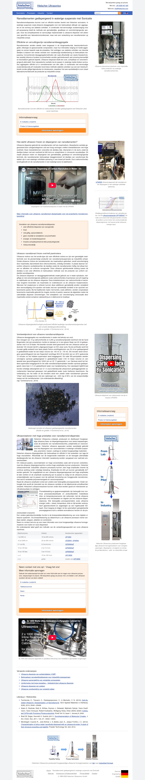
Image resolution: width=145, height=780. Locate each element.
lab (93, 763)
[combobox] (106, 13)
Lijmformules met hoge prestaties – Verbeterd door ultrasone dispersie (47, 683)
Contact (50, 13)
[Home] (25, 5)
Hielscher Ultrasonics (49, 5)
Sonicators (20, 13)
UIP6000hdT (69, 551)
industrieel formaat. (106, 763)
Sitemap (51, 773)
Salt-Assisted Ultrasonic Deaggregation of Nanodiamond (54, 701)
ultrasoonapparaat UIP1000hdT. (114, 215)
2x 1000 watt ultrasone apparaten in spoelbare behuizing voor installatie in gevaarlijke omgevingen (52, 658)
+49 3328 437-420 (122, 5)
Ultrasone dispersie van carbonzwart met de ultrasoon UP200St (111, 396)
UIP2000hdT (69, 544)
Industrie (41, 13)
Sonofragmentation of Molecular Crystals (70, 716)
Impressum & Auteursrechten (66, 773)
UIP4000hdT (69, 548)
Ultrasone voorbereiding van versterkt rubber (37, 689)
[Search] (119, 13)
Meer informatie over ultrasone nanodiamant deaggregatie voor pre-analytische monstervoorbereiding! (52, 215)
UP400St (99, 182)
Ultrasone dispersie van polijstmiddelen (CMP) (38, 674)
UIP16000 (68, 555)
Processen (31, 13)
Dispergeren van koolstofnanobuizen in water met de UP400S (52, 206)
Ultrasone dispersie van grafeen (33, 686)
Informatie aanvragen (52, 130)
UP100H (68, 537)
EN (124, 13)
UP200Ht (68, 540)
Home (48, 770)
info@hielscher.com (121, 8)
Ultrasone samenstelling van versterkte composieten (40, 680)
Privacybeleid (84, 773)
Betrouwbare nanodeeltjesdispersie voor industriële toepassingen (45, 677)
